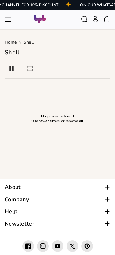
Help (11, 211)
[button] (10, 19)
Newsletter (19, 223)
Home (11, 42)
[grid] (11, 68)
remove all (75, 121)
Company (17, 199)
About (13, 187)
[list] (29, 68)
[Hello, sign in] (95, 19)
